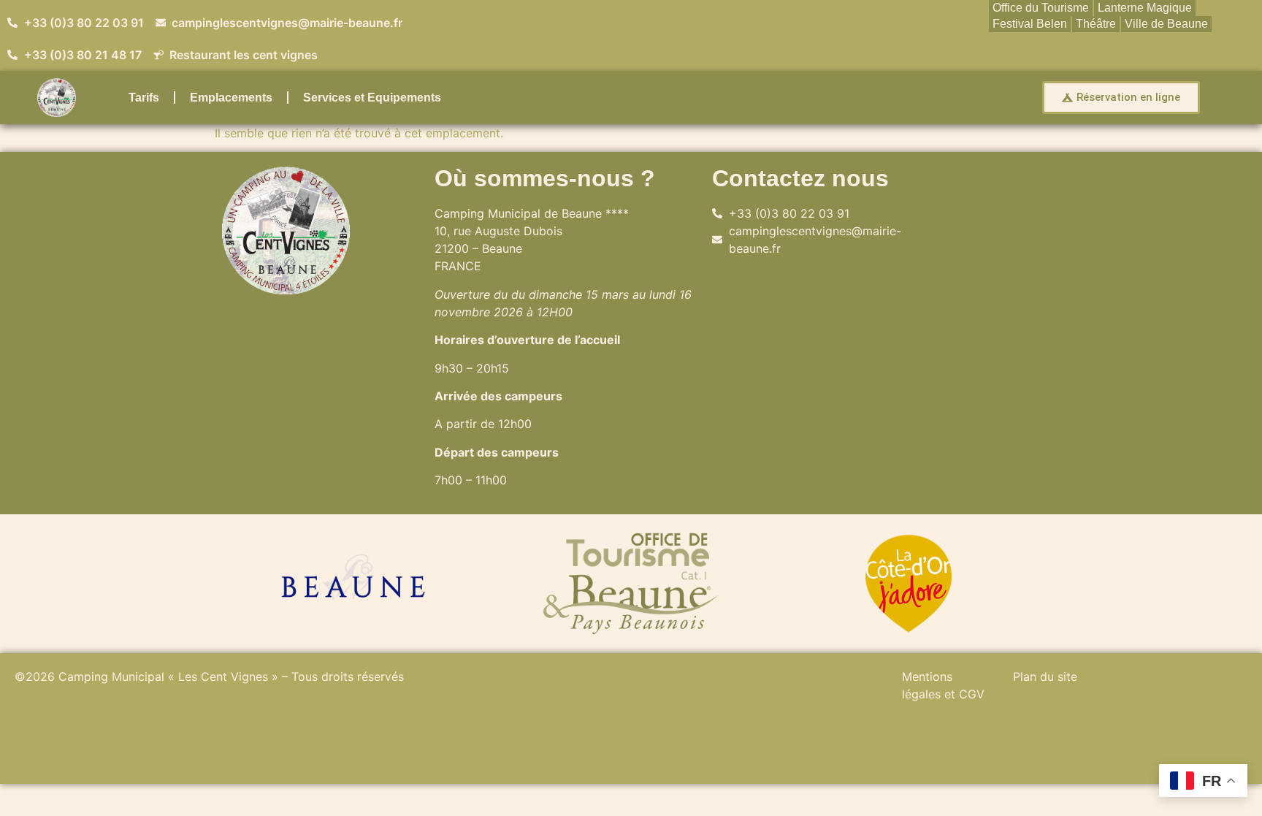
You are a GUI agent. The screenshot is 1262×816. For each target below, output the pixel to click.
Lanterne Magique (1145, 7)
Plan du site (1045, 676)
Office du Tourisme (1041, 7)
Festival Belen (1030, 24)
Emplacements (231, 97)
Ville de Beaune (1166, 24)
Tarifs (144, 97)
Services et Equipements (372, 97)
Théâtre (1096, 24)
